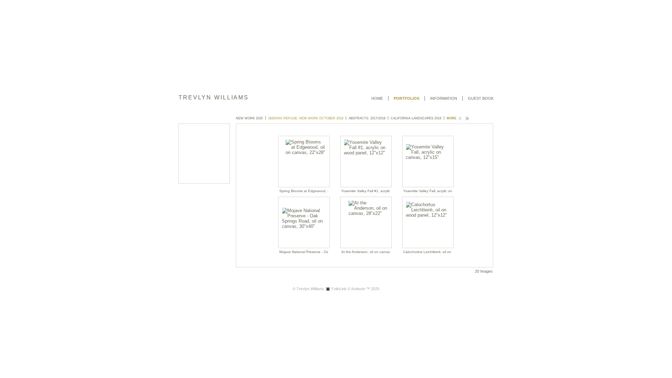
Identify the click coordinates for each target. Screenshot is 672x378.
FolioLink (338, 289)
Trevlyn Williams (213, 97)
